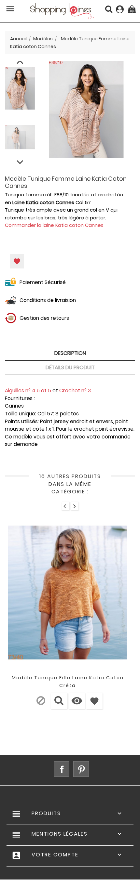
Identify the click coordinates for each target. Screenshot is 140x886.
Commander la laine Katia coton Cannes (54, 225)
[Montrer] (59, 701)
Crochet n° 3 (75, 390)
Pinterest (81, 769)
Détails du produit (70, 367)
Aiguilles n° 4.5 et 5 (28, 390)
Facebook (61, 769)
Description (70, 353)
